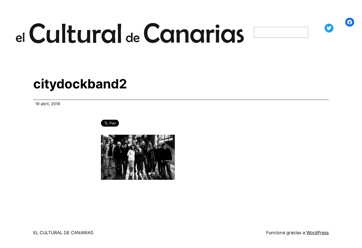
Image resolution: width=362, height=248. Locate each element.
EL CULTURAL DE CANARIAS (63, 232)
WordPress (317, 232)
